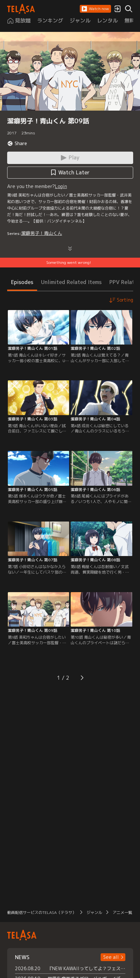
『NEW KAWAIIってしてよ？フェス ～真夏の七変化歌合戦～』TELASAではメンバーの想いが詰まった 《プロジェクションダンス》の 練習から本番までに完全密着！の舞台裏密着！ (86, 968)
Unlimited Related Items (71, 282)
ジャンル (94, 912)
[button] (95, 9)
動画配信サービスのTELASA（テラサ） (41, 912)
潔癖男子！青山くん (41, 233)
